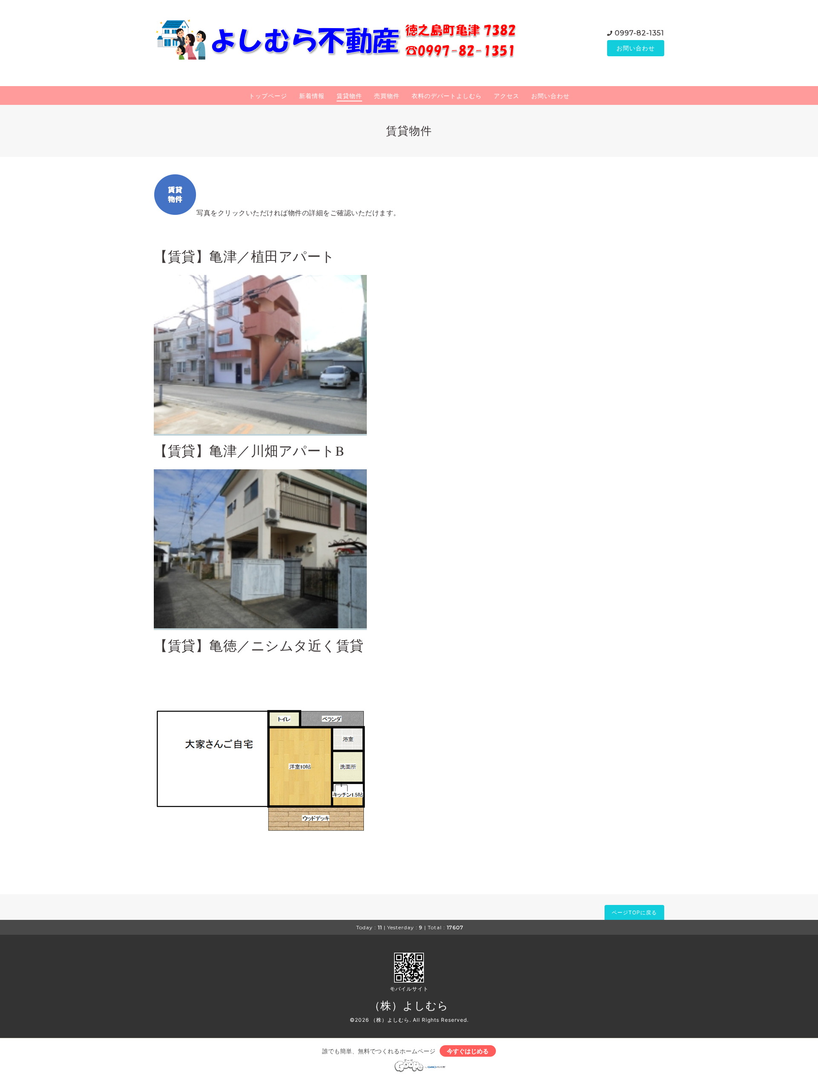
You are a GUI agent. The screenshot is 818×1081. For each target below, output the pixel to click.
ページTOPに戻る (634, 912)
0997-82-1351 (639, 33)
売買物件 (387, 95)
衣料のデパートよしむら (447, 95)
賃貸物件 (349, 95)
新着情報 (312, 95)
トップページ (268, 95)
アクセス (506, 95)
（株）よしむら (409, 1005)
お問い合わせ (635, 48)
